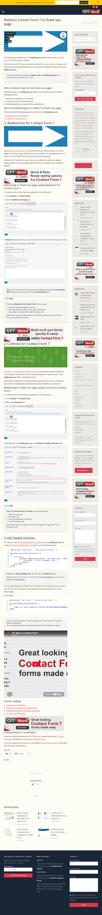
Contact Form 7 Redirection (16, 705)
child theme (48, 577)
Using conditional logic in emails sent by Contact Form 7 (87, 295)
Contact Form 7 (10, 33)
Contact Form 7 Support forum (33, 739)
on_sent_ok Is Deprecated (15, 713)
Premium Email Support (49, 743)
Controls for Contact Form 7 (16, 118)
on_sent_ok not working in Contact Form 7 (22, 708)
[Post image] (9, 816)
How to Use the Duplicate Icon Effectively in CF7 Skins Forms (23, 817)
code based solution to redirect (29, 542)
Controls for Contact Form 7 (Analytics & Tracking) (22, 371)
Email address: (79, 90)
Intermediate (9, 36)
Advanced (78, 432)
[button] (80, 155)
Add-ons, (27, 743)
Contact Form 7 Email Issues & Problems (87, 327)
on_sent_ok (47, 64)
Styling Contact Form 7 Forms (87, 318)
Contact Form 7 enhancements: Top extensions (58, 816)
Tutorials (8, 41)
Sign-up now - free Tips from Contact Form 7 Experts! (34, 2)
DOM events (33, 160)
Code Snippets (20, 579)
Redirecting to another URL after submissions (23, 711)
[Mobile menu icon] (3, 12)
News (7, 38)
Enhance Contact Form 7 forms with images (58, 832)
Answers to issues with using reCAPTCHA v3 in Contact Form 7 (87, 307)
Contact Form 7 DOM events (19, 545)
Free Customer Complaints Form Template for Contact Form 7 (25, 833)
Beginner (78, 427)
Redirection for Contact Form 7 (17, 116)
